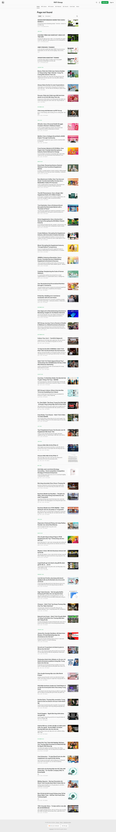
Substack (51, 829)
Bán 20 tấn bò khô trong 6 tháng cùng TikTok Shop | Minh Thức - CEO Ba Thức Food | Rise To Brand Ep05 (51, 795)
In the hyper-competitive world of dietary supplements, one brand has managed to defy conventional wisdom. (51, 197)
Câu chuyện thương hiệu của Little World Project (50, 674)
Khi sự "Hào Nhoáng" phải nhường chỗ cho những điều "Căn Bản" (52, 113)
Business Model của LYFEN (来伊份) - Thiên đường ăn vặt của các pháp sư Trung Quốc (51, 508)
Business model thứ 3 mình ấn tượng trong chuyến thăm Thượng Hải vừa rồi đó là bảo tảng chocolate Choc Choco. (51, 485)
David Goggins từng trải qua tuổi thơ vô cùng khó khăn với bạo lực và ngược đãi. (51, 717)
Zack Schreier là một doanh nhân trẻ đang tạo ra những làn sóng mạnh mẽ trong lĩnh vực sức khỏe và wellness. (51, 760)
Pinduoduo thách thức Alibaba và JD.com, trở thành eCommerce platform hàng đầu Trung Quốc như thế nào (51, 661)
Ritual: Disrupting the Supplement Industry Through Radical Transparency (51, 246)
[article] (58, 24)
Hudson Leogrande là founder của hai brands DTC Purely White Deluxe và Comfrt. (51, 367)
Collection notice (67, 822)
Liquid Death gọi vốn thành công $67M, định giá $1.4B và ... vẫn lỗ (51, 564)
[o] (73, 771)
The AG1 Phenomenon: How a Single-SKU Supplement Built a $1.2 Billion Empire (50, 194)
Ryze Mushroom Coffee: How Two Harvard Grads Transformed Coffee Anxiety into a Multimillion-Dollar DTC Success (51, 180)
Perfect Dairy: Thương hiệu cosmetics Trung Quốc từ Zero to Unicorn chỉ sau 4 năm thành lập (51, 701)
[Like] (38, 28)
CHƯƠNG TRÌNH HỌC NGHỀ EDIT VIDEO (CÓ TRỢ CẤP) (51, 36)
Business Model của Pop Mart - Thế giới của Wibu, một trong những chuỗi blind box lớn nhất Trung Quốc (51, 495)
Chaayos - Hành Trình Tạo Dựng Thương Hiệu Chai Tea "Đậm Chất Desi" (52, 605)
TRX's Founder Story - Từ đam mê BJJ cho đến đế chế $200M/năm (52, 807)
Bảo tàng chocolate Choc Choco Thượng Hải (51, 483)
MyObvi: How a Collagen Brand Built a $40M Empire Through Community (51, 137)
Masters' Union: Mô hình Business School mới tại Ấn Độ (52, 551)
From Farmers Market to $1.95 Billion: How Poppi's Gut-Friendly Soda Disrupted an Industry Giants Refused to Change (51, 150)
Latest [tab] (39, 16)
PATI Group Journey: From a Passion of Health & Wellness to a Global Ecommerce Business (52, 324)
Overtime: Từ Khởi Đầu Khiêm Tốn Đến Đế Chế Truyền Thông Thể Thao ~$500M (52, 379)
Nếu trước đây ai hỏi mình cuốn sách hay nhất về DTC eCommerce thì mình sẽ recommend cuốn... (50, 458)
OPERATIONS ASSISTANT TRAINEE (48, 57)
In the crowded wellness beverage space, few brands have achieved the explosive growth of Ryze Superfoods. (51, 185)
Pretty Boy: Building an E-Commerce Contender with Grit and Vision (49, 296)
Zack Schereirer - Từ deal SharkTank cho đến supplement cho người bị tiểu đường (51, 757)
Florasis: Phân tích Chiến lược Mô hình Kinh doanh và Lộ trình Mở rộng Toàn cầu (51, 96)
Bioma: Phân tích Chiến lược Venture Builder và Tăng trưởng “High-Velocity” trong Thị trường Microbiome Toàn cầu (51, 72)
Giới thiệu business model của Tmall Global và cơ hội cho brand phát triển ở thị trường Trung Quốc (52, 687)
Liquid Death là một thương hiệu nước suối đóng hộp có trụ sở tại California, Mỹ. (51, 567)
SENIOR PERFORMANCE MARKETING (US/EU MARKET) (51, 20)
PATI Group (43, 79)
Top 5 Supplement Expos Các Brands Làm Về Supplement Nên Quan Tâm (51, 431)
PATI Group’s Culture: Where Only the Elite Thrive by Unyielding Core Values (51, 391)
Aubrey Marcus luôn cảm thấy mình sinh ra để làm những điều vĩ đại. (51, 731)
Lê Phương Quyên (45, 26)
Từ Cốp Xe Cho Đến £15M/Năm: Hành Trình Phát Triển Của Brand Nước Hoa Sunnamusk (51, 349)
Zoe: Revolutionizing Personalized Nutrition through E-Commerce (51, 284)
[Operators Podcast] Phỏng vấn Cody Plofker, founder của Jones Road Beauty (52, 524)
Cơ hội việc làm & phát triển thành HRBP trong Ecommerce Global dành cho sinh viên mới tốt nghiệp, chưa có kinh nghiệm (51, 49)
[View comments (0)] (47, 28)
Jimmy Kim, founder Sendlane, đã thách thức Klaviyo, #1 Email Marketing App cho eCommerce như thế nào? (51, 635)
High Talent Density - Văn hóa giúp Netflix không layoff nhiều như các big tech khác (50, 593)
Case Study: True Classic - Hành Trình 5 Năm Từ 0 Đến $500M (51, 415)
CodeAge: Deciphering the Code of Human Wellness (51, 272)
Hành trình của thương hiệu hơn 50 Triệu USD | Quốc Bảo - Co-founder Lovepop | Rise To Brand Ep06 (52, 770)
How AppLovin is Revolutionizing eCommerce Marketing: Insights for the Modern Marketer (52, 311)
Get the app (64, 825)
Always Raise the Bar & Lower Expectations (51, 85)
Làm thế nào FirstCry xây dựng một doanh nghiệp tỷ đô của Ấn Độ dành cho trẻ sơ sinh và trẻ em (51, 579)
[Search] (96, 2)
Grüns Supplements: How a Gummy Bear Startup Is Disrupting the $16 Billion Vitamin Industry (51, 220)
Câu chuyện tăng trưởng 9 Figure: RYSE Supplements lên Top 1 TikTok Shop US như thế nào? (51, 538)
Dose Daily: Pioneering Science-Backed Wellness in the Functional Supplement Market (50, 167)
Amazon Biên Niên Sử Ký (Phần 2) (48, 445)
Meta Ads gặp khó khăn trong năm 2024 (47, 526)
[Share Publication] (99, 2)
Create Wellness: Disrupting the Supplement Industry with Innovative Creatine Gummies (51, 234)
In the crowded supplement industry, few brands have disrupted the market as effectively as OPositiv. (50, 128)
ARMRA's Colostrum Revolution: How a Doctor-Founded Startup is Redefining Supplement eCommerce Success (49, 259)
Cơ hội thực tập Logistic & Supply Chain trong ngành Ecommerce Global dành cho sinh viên (50, 60)
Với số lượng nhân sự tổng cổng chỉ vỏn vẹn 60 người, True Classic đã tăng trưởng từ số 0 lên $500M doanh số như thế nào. (51, 419)
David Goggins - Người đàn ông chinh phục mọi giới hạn (51, 714)
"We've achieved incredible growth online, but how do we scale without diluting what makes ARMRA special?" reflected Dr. (52, 263)
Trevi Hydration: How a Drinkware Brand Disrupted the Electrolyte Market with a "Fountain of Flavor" (50, 207)
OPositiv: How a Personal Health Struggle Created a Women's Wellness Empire (50, 125)
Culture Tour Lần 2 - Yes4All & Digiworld (50, 338)
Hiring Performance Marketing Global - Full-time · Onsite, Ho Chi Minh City (52, 24)
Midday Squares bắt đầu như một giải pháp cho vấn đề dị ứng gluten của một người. (51, 785)
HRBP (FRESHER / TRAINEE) (46, 47)
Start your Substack (54, 825)
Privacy (57, 822)
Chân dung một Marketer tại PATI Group (50, 110)
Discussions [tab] (47, 16)
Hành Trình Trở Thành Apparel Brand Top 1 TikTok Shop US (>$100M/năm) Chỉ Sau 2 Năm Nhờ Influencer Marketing (52, 362)
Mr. (38, 774)
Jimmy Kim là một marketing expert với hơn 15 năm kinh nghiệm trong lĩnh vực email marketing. (51, 639)
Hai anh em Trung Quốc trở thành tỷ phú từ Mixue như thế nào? (51, 648)
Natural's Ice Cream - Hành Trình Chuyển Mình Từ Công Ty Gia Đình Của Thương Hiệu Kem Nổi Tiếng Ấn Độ (52, 618)
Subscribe (104, 2)
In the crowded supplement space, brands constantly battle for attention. (51, 140)
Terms (61, 822)
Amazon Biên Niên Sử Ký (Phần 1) (48, 455)
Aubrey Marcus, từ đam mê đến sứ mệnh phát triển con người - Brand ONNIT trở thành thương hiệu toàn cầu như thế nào (52, 727)
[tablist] (44, 16)
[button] (38, 6)
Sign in (112, 2)
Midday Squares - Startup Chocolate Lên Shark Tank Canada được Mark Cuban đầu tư (51, 782)
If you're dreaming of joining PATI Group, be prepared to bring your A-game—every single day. (51, 394)
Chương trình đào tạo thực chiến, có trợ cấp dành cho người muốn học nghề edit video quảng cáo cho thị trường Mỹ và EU (51, 39)
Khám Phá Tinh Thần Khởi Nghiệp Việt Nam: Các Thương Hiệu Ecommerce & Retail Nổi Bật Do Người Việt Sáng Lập (52, 744)
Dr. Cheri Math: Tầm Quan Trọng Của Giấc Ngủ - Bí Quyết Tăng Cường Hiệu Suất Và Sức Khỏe (52, 403)
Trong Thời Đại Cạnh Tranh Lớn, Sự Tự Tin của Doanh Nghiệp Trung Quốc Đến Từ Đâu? (52, 475)
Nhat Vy (45, 329)
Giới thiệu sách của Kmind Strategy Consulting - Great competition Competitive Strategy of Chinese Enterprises (51, 471)
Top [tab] (43, 16)
